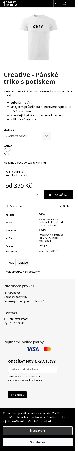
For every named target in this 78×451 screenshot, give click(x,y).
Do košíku (61, 194)
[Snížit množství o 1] (20, 194)
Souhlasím (37, 442)
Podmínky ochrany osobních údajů (24, 301)
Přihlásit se (17, 394)
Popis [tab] (11, 262)
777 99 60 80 (16, 323)
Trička (42, 214)
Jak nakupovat (12, 292)
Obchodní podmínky (15, 296)
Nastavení (37, 431)
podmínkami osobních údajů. (26, 379)
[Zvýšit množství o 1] (37, 194)
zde (50, 421)
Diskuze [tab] (23, 262)
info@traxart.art (18, 319)
